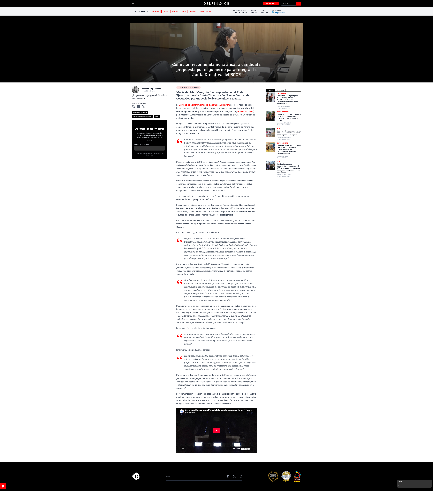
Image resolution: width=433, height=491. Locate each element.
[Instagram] (240, 476)
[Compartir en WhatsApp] (133, 106)
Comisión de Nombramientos (142, 116)
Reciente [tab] (270, 90)
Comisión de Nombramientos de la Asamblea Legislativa (204, 105)
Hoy (216, 60)
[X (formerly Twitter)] (234, 476)
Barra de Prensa (283, 112)
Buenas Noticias (205, 11)
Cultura (184, 11)
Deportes (175, 11)
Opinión (165, 11)
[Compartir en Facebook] (138, 107)
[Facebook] (228, 476)
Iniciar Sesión (271, 3)
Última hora (155, 11)
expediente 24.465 (245, 111)
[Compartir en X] (144, 107)
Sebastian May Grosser (284, 174)
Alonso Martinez (282, 156)
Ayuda (168, 476)
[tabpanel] (283, 134)
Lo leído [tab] (280, 90)
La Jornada (281, 93)
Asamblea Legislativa (140, 112)
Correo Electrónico (141, 144)
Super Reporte (282, 143)
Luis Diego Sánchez (283, 106)
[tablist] (283, 90)
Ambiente (193, 11)
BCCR (157, 116)
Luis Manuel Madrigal (283, 123)
